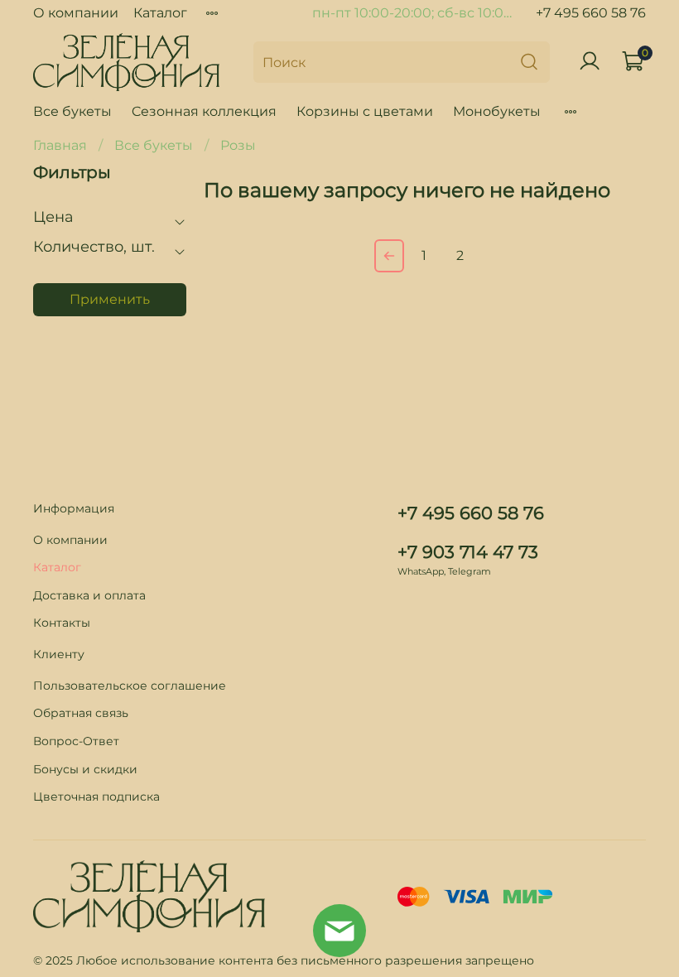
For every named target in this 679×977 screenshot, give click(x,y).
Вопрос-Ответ (76, 741)
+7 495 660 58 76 (591, 13)
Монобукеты (497, 111)
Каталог (160, 13)
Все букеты (72, 111)
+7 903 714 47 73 (467, 551)
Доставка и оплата (89, 595)
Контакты (61, 622)
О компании (75, 13)
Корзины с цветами (364, 111)
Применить (110, 299)
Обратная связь (80, 712)
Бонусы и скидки (85, 769)
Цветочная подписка (96, 796)
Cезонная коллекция (204, 111)
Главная (60, 145)
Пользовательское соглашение (129, 685)
